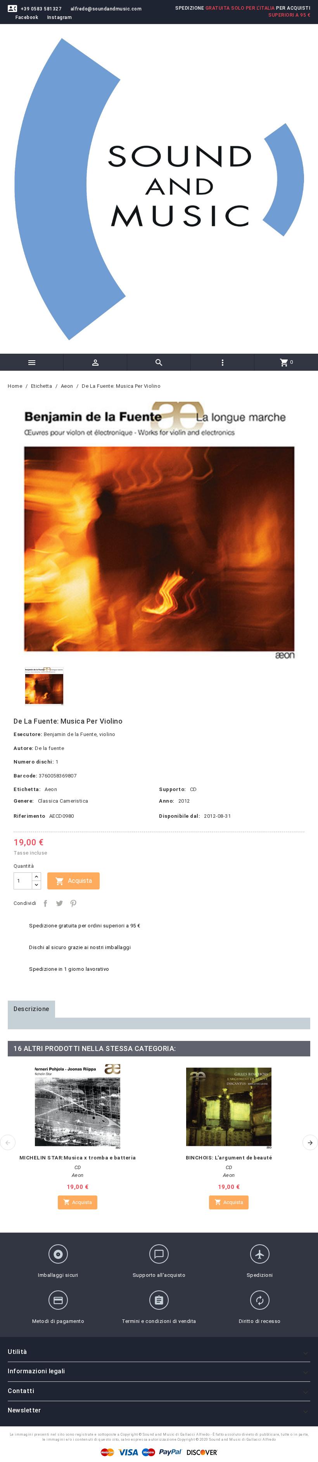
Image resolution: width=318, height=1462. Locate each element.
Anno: (167, 801)
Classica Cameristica (63, 801)
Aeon (51, 789)
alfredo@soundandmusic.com (106, 9)
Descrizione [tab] (31, 1009)
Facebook (27, 17)
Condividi (45, 903)
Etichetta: (27, 789)
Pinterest (73, 903)
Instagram (59, 17)
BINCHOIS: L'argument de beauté (229, 1158)
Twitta (59, 903)
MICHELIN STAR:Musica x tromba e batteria (77, 1158)
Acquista (73, 881)
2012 (184, 801)
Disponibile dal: (179, 816)
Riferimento (29, 816)
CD (193, 789)
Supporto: (172, 789)
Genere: (24, 801)
